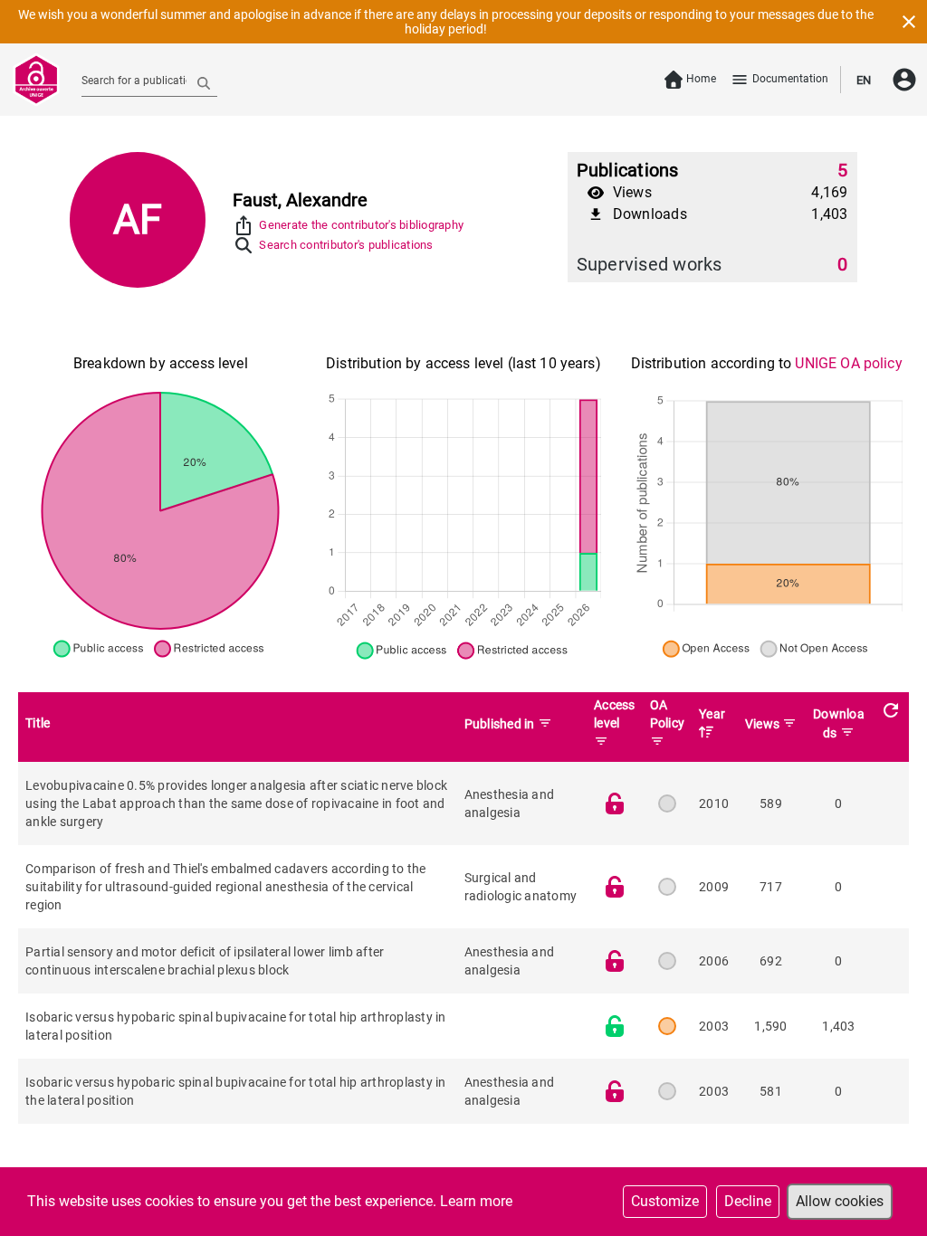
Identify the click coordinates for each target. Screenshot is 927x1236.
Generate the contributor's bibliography (361, 225)
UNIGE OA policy (848, 363)
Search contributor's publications (346, 245)
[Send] (203, 82)
